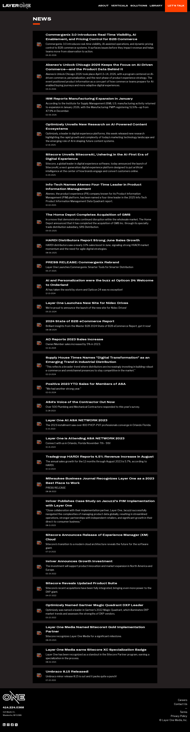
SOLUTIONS (138, 5)
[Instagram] (8, 725)
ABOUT (103, 5)
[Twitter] (16, 725)
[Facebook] (12, 725)
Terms (183, 712)
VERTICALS (119, 5)
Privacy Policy (179, 716)
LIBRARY (156, 5)
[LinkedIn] (4, 725)
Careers (182, 700)
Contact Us (180, 704)
